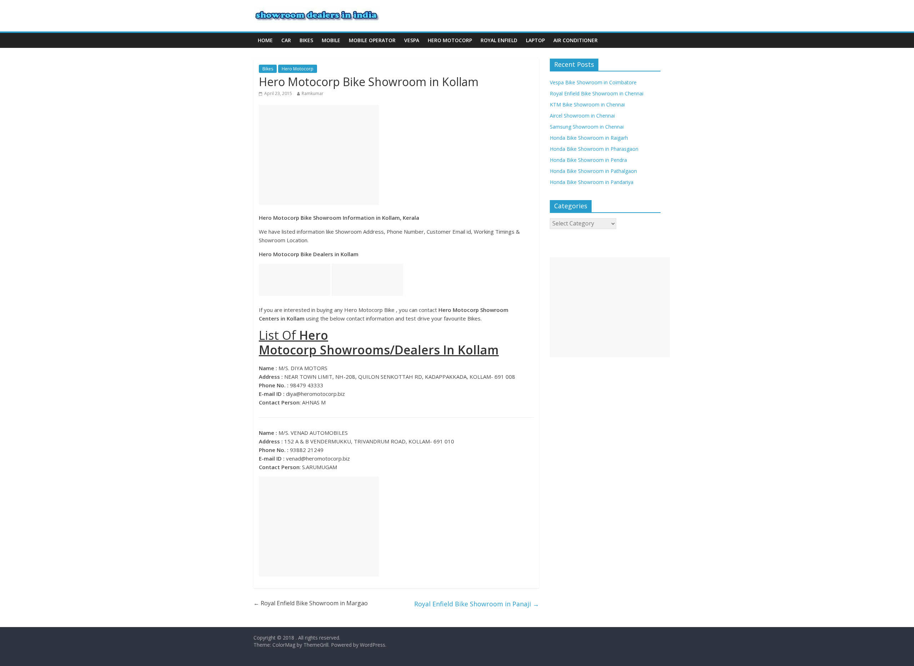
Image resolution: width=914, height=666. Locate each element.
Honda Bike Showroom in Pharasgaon (594, 148)
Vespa (411, 40)
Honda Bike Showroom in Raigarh (589, 137)
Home (265, 40)
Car (286, 40)
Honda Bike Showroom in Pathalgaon (593, 171)
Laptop (535, 40)
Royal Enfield (499, 40)
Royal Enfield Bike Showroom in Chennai (596, 93)
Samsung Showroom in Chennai (587, 126)
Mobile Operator (372, 40)
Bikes (306, 40)
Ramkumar (312, 93)
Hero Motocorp (450, 40)
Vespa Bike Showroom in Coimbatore (593, 82)
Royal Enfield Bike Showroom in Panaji (476, 604)
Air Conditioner (575, 40)
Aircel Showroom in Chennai (582, 115)
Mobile (331, 40)
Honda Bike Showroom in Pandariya (591, 182)
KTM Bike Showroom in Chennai (587, 104)
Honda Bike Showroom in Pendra (588, 159)
